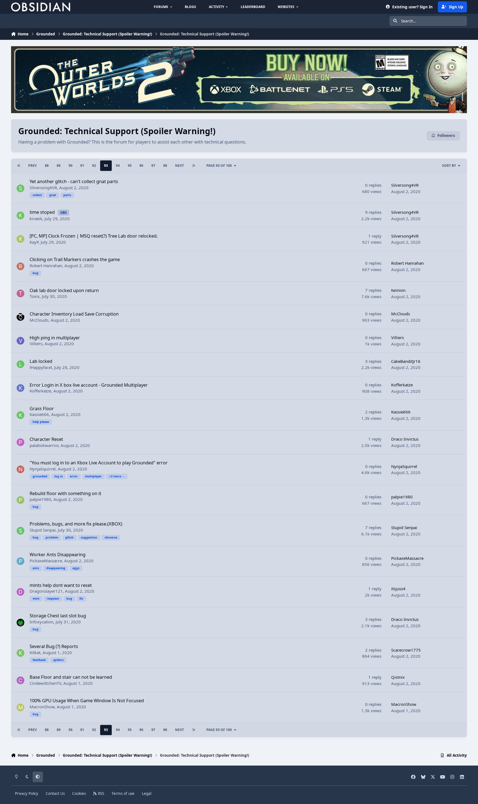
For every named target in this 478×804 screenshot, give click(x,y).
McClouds (39, 320)
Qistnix (398, 677)
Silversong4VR (43, 187)
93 (106, 165)
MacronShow (42, 706)
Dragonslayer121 (46, 591)
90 (70, 165)
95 (130, 165)
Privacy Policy (26, 793)
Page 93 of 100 (219, 165)
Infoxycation (41, 622)
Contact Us (55, 793)
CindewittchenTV (45, 683)
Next (179, 165)
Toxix (35, 296)
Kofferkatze (40, 391)
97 (153, 165)
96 (141, 165)
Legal (146, 793)
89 (59, 165)
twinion (398, 290)
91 (82, 165)
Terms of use (122, 793)
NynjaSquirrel (43, 469)
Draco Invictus (405, 439)
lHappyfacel (41, 367)
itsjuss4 (398, 588)
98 (165, 165)
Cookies (79, 793)
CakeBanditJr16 (405, 361)
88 (47, 165)
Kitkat (35, 652)
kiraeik (36, 218)
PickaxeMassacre (46, 560)
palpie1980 (40, 499)
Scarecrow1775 (406, 650)
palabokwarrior (44, 445)
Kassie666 (39, 414)
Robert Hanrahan (46, 265)
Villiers (36, 343)
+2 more (115, 476)
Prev (32, 165)
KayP (34, 242)
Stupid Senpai (43, 530)
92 (94, 165)
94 (118, 165)
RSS (100, 793)
